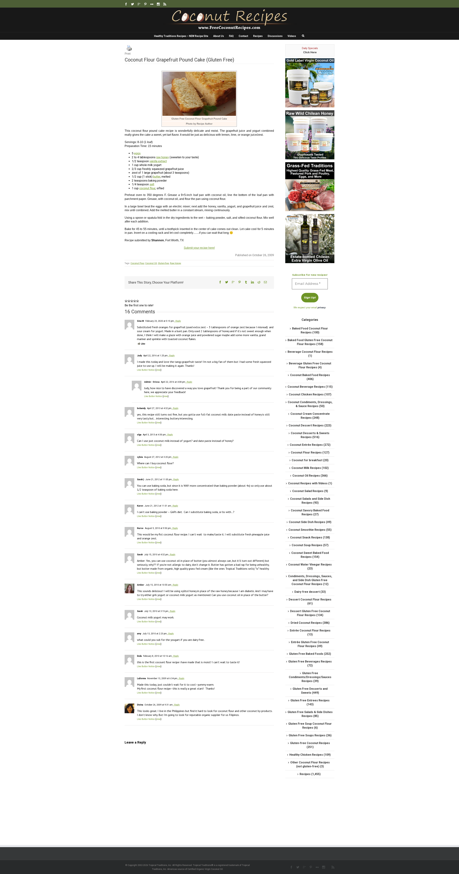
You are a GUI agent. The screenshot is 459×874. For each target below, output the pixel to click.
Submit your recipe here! (199, 247)
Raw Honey (175, 263)
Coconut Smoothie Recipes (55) (310, 529)
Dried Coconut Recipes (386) (310, 622)
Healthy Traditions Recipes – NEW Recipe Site (181, 36)
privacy (322, 307)
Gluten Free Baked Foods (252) (310, 654)
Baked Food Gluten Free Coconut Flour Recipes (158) (310, 342)
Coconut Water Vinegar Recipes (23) (310, 566)
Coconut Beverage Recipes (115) (310, 386)
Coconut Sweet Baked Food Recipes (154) (310, 555)
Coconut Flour (137, 263)
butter (156, 176)
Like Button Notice (146, 369)
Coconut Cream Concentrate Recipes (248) (310, 415)
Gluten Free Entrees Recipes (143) (310, 702)
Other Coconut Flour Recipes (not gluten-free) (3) (310, 764)
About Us (218, 36)
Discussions (275, 36)
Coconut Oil (151, 263)
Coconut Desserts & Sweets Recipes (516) (310, 435)
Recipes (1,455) (310, 774)
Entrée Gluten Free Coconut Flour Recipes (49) (310, 644)
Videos (292, 36)
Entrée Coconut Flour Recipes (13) (310, 632)
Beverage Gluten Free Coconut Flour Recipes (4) (310, 365)
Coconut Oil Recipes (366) (310, 475)
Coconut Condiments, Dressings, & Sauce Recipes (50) (310, 404)
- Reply (177, 321)
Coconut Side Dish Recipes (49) (310, 522)
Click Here (310, 52)
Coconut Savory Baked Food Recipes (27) (310, 512)
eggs (137, 153)
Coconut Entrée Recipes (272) (310, 444)
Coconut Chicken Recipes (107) (310, 394)
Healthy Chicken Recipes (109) (310, 754)
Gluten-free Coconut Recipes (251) (310, 745)
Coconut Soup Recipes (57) (310, 545)
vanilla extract (158, 161)
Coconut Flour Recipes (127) (310, 452)
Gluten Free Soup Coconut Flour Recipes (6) (310, 725)
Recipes (258, 36)
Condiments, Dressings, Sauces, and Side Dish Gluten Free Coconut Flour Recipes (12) (310, 580)
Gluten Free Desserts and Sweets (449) (310, 690)
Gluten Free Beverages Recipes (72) (310, 663)
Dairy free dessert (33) (310, 591)
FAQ (231, 36)
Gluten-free (163, 263)
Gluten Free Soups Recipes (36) (310, 735)
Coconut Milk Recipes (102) (310, 468)
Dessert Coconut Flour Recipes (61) (310, 601)
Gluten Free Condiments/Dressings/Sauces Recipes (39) (310, 677)
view (158, 369)
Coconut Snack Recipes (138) (310, 537)
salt (152, 184)
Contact (243, 36)
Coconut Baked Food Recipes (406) (310, 377)
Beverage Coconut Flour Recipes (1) (310, 353)
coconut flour (147, 188)
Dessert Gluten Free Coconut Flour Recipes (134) (310, 613)
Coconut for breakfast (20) (310, 460)
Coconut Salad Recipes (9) (310, 491)
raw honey (162, 157)
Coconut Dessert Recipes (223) (310, 425)
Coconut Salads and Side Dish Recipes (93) (310, 500)
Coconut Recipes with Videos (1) (310, 483)
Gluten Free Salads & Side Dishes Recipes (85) (310, 714)
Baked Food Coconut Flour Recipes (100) (310, 330)
